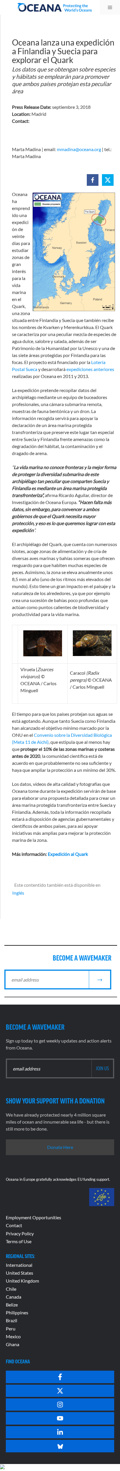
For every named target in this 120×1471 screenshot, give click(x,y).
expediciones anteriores (90, 369)
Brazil (11, 1320)
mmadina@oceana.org (79, 149)
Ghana (12, 1344)
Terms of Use (18, 1241)
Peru (10, 1328)
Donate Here (60, 1147)
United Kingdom (22, 1280)
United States (19, 1273)
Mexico (13, 1336)
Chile (11, 1289)
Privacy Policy (20, 1233)
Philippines (17, 1312)
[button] (92, 180)
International (19, 1265)
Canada (13, 1296)
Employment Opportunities (33, 1217)
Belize (12, 1304)
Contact (14, 1225)
